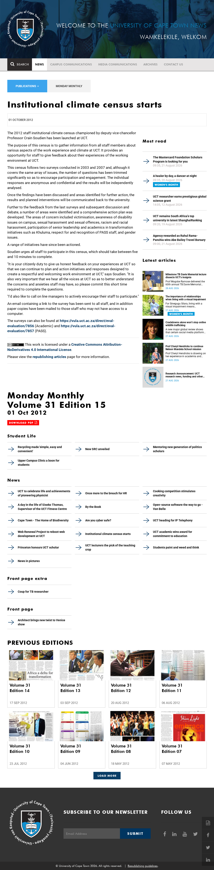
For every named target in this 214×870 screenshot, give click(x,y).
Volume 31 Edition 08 (121, 749)
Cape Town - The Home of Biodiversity (43, 520)
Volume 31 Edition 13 (70, 688)
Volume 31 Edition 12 (121, 688)
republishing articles (49, 357)
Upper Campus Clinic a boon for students (38, 462)
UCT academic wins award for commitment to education (172, 534)
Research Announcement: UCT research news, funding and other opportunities (184, 375)
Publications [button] (26, 86)
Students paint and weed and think (176, 547)
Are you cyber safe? (98, 520)
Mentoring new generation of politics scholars (177, 449)
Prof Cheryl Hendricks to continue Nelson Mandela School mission (184, 348)
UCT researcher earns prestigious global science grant (179, 198)
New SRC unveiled (97, 449)
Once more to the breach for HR (106, 493)
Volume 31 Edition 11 (172, 688)
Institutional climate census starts (108, 534)
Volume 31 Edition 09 (70, 749)
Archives (150, 64)
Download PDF (22, 422)
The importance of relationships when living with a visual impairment (186, 298)
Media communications (117, 64)
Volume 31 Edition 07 (172, 749)
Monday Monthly (69, 86)
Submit (135, 833)
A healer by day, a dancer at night (175, 176)
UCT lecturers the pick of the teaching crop (110, 547)
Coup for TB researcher (33, 591)
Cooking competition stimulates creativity (174, 493)
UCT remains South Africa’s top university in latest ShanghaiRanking (177, 218)
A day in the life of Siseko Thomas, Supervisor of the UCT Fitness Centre (42, 507)
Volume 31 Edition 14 (20, 688)
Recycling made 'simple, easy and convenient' (40, 449)
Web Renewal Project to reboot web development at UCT (41, 534)
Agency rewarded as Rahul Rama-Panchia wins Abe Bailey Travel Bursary (179, 238)
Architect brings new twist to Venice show (41, 622)
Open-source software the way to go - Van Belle (178, 507)
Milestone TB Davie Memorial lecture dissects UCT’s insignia (186, 276)
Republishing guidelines (143, 865)
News (39, 64)
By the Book (93, 506)
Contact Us (173, 64)
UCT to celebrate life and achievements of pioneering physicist (44, 493)
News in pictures (29, 561)
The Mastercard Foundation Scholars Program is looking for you (177, 159)
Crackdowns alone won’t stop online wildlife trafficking (186, 324)
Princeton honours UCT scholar (38, 547)
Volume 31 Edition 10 (20, 749)
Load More (107, 775)
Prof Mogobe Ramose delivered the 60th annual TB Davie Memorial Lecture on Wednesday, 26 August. (185, 283)
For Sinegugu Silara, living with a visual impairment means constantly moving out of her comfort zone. (184, 305)
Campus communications (71, 64)
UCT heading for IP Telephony (172, 520)
